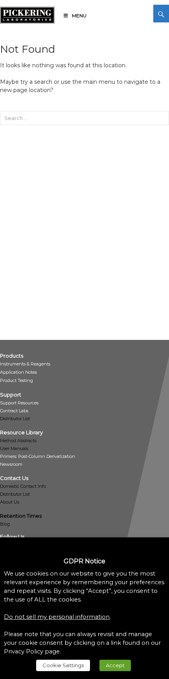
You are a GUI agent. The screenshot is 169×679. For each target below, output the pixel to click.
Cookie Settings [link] (63, 665)
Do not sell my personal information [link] (57, 616)
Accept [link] (115, 665)
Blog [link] (5, 524)
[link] (27, 13)
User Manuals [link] (14, 448)
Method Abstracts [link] (18, 440)
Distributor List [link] (15, 418)
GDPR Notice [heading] (84, 561)
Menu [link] (79, 15)
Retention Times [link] (21, 516)
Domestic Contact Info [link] (23, 486)
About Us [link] (9, 502)
